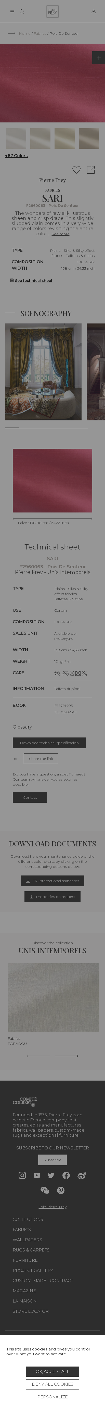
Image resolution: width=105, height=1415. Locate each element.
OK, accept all (52, 1371)
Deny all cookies (52, 1384)
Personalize (52, 1397)
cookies (39, 1349)
